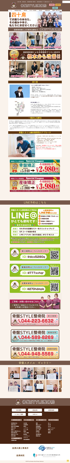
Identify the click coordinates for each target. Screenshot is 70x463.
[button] (17, 10)
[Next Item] (59, 379)
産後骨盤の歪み (14, 423)
